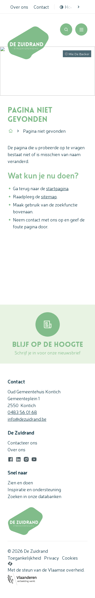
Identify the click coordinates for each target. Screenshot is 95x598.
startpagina (57, 188)
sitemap (49, 196)
